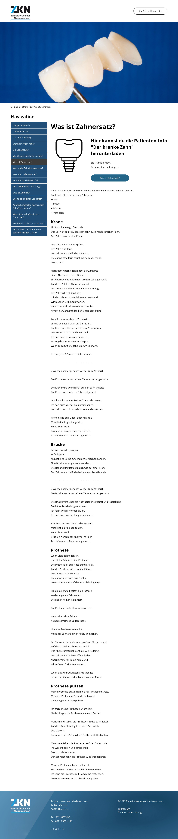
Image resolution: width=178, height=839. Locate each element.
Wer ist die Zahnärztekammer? (28, 168)
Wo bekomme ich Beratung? (27, 186)
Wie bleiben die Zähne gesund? (28, 156)
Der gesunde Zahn (22, 125)
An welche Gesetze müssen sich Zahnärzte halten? (28, 206)
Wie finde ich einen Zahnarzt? (27, 198)
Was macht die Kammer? (25, 174)
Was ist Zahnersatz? (110, 178)
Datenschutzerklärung (130, 812)
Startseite (27, 106)
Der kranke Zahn (21, 131)
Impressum (124, 808)
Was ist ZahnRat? (21, 192)
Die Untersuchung (22, 137)
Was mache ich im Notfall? (26, 180)
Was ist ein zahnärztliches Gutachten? (25, 216)
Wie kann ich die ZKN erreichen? (28, 223)
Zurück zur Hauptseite (150, 11)
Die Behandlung (21, 149)
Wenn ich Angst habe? (24, 143)
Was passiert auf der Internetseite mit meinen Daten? (27, 231)
